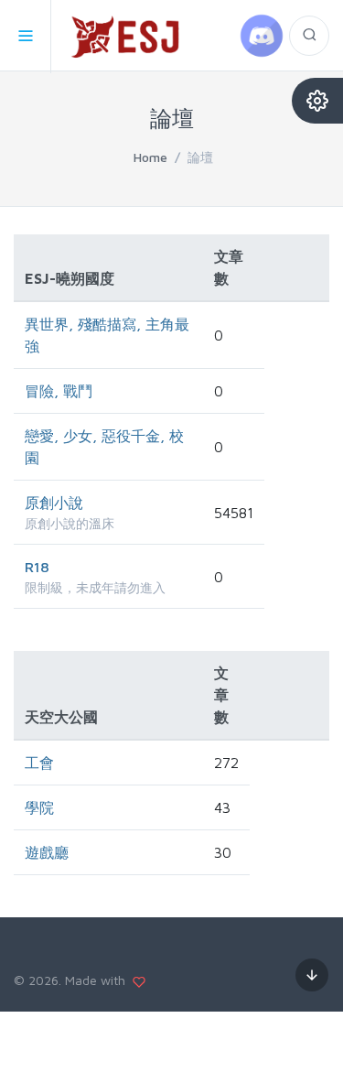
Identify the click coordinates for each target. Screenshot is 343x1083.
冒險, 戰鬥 (58, 391)
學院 (39, 807)
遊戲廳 (47, 852)
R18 (37, 566)
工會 (39, 762)
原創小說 (54, 502)
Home (150, 157)
